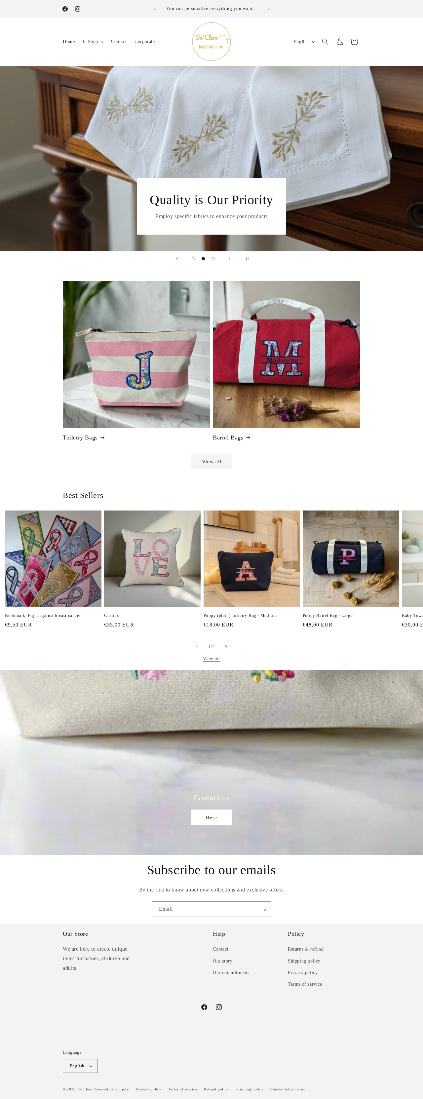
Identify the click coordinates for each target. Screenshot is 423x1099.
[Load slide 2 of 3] (203, 259)
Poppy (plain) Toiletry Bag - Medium (240, 615)
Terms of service (305, 984)
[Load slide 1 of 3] (193, 259)
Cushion (112, 615)
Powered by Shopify (111, 1089)
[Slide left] (197, 646)
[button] (93, 42)
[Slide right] (226, 646)
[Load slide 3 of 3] (213, 259)
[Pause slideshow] (246, 258)
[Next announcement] (268, 9)
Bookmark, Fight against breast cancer (43, 615)
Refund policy (216, 1089)
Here (211, 817)
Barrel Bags (228, 437)
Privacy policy (303, 972)
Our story (222, 961)
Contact (220, 949)
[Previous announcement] (154, 9)
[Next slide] (229, 258)
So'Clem (85, 1089)
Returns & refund (306, 949)
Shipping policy (304, 961)
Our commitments (231, 972)
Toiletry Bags (80, 437)
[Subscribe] (263, 909)
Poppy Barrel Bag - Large (328, 615)
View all (211, 461)
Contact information (287, 1089)
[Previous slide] (177, 258)
